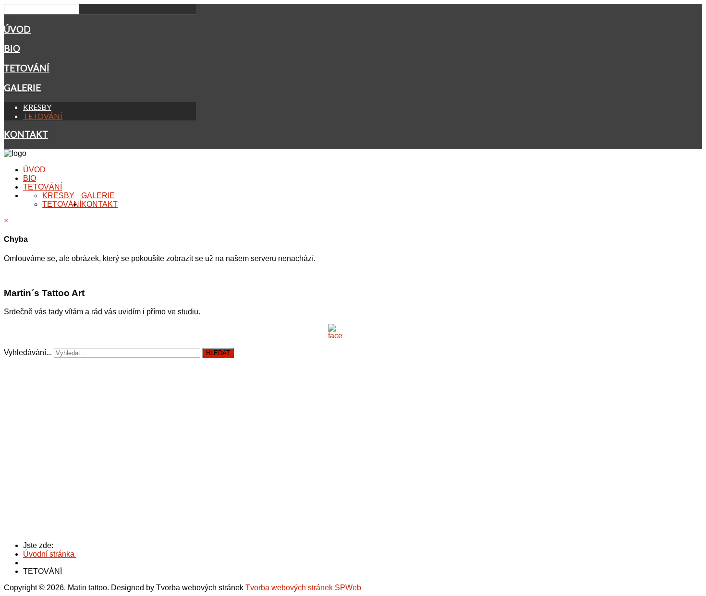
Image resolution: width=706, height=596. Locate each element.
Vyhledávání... (28, 352)
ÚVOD (17, 29)
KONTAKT (26, 134)
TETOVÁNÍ (26, 68)
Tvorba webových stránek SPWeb (303, 588)
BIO (12, 48)
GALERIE (22, 88)
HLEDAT (218, 353)
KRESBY (37, 106)
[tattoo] (335, 332)
